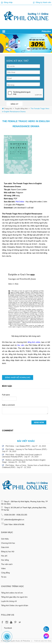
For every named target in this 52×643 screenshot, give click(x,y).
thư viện (20, 345)
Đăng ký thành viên (43, 2)
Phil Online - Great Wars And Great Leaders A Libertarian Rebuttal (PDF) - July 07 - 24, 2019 (21, 456)
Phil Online (20, 202)
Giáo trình (5, 547)
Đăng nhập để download (17, 377)
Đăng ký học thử (7, 551)
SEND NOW (39, 422)
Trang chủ (8, 108)
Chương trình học (8, 543)
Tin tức (4, 577)
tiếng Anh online (34, 342)
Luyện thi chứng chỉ (9, 601)
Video (3, 568)
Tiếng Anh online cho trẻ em (12, 593)
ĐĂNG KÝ (14, 104)
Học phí (4, 556)
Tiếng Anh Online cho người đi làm (14, 605)
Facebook (8, 628)
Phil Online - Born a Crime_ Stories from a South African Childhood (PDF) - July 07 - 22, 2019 (26, 466)
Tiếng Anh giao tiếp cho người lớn (14, 597)
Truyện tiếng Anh (21, 108)
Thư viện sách (6, 564)
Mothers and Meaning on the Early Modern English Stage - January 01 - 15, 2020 (23, 461)
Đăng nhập (8, 2)
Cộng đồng (5, 573)
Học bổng (5, 560)
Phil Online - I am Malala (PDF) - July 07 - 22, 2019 (26, 446)
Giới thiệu (5, 539)
